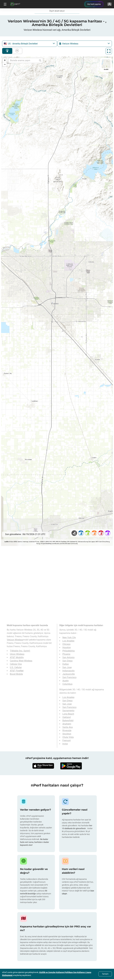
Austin (65, 680)
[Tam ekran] (109, 51)
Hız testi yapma (94, 4)
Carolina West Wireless (21, 660)
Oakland (66, 717)
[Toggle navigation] (4, 4)
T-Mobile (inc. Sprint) (20, 650)
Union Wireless (17, 654)
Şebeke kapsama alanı (7, 51)
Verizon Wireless (15, 639)
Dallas (65, 664)
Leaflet (6, 541)
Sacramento (68, 710)
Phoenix (66, 654)
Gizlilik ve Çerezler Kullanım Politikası (56, 972)
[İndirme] (43, 766)
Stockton (66, 734)
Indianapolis (68, 670)
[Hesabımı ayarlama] (109, 4)
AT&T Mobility (17, 657)
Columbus (67, 684)
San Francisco (69, 677)
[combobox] (29, 44)
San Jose (67, 667)
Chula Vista (68, 737)
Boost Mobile (16, 674)
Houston (66, 647)
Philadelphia (68, 650)
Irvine (65, 743)
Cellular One (16, 664)
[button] (5, 60)
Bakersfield (67, 720)
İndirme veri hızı (16, 51)
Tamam (105, 974)
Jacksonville (68, 674)
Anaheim (66, 724)
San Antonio (68, 657)
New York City (69, 637)
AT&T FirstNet (16, 670)
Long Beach (68, 714)
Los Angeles (68, 641)
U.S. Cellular (16, 667)
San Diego (67, 660)
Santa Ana (67, 727)
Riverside (66, 730)
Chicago (66, 644)
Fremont (66, 740)
